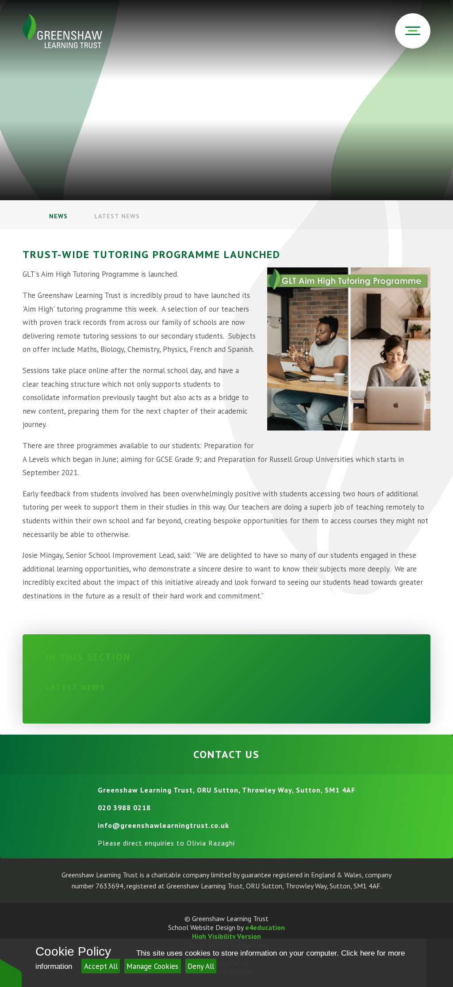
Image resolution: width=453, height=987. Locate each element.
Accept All (101, 966)
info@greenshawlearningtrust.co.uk (163, 825)
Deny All (201, 966)
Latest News (117, 216)
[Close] (439, 963)
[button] (11, 972)
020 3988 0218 (124, 807)
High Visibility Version (226, 936)
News (58, 216)
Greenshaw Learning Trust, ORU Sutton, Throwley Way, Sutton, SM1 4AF (226, 789)
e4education (265, 927)
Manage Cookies (152, 966)
